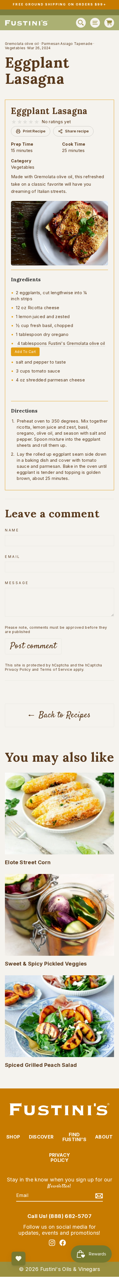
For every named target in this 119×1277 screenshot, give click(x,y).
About (104, 1137)
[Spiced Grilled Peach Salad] (59, 1016)
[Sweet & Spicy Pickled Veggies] (59, 915)
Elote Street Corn (28, 862)
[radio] (14, 122)
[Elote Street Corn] (59, 813)
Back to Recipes (63, 715)
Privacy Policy (18, 669)
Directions (24, 411)
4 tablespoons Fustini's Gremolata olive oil (61, 343)
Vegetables (15, 48)
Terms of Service (56, 669)
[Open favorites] (18, 1258)
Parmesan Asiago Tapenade (67, 43)
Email (12, 557)
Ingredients (26, 279)
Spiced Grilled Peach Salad (41, 1065)
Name (12, 530)
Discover (41, 1137)
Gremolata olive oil (22, 43)
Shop (13, 1137)
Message (17, 583)
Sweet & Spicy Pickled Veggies (46, 964)
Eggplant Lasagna (49, 110)
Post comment (33, 646)
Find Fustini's (74, 1137)
